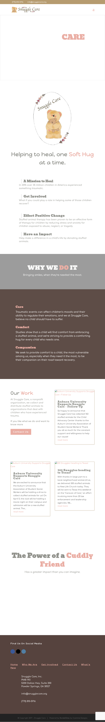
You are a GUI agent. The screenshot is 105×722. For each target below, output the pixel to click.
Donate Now (52, 65)
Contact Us (21, 431)
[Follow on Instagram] (23, 651)
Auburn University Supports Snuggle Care (27, 475)
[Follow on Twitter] (18, 651)
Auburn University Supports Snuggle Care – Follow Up (72, 404)
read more (63, 440)
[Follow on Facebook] (13, 651)
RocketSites (65, 718)
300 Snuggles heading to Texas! (74, 471)
